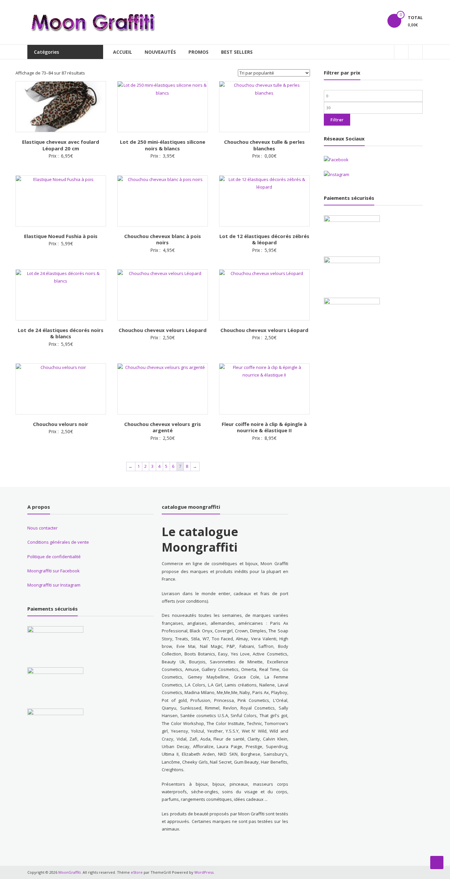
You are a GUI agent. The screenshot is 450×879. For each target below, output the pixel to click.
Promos (198, 52)
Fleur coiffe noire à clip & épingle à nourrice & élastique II (264, 427)
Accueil (122, 52)
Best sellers (237, 52)
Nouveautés (160, 52)
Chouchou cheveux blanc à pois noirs (162, 239)
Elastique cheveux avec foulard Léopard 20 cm (60, 145)
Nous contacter (42, 528)
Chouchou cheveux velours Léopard (163, 330)
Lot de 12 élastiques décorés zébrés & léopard (264, 239)
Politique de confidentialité (54, 557)
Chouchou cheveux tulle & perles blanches (264, 145)
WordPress (203, 872)
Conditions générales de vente (58, 542)
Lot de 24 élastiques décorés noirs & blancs (60, 333)
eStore (137, 872)
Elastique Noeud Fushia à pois (61, 236)
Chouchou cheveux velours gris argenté (162, 427)
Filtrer (337, 120)
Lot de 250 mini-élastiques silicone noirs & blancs (162, 145)
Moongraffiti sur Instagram (53, 585)
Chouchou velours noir (60, 424)
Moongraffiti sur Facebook (53, 571)
